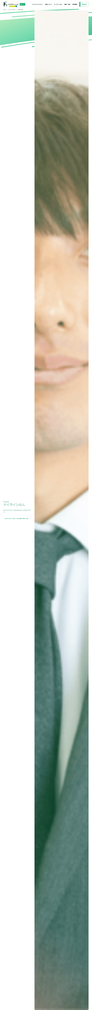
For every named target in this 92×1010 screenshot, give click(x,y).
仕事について (48, 4)
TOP (4, 9)
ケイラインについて (37, 4)
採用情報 (74, 4)
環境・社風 (67, 4)
